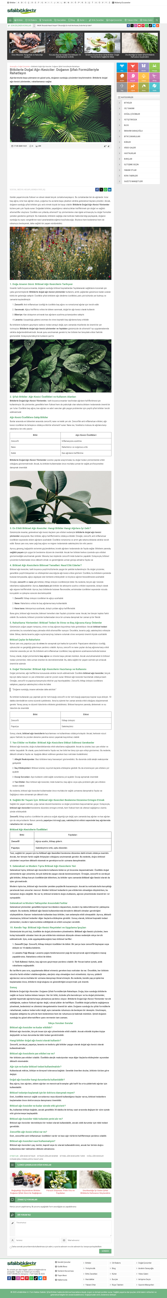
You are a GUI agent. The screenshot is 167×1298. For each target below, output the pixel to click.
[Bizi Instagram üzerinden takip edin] (135, 25)
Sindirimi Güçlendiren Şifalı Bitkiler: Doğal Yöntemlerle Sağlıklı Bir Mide (102, 56)
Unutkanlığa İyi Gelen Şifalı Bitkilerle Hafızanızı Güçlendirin (139, 56)
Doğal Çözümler (24, 66)
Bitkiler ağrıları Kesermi (47, 1156)
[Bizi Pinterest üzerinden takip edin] (143, 25)
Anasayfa (13, 66)
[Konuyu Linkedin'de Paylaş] (109, 189)
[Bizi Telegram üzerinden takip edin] (154, 25)
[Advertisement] (112, 11)
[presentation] (34, 25)
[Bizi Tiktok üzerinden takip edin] (150, 25)
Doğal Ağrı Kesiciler (95, 1156)
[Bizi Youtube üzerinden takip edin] (139, 25)
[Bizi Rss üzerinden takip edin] (157, 25)
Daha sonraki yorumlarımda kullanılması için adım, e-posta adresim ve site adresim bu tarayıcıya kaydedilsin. (57, 1247)
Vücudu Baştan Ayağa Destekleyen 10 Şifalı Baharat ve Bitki (65, 56)
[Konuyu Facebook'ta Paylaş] (97, 189)
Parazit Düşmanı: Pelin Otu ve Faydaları (60, 1191)
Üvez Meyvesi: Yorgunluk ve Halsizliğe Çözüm (27, 56)
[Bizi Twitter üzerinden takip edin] (132, 25)
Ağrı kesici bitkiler (27, 1156)
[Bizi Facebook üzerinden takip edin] (128, 25)
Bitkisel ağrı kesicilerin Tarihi (72, 1156)
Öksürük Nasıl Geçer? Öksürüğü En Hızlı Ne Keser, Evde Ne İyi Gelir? (64, 25)
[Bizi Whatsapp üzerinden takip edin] (146, 25)
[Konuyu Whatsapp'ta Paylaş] (105, 189)
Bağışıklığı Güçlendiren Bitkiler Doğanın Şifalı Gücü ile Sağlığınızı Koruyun (26, 1193)
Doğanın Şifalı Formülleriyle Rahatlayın (26, 1159)
